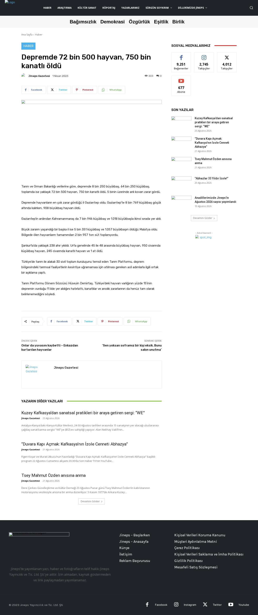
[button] (251, 7)
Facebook (161, 604)
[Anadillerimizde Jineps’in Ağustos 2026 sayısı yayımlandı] (181, 203)
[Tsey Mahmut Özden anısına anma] (181, 164)
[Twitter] (205, 605)
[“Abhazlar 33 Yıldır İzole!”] (181, 183)
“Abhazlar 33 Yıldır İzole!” (211, 178)
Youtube (243, 604)
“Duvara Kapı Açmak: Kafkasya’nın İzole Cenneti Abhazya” (74, 444)
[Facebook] (147, 605)
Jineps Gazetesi (39, 76)
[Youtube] (230, 605)
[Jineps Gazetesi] (24, 75)
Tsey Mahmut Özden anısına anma (53, 475)
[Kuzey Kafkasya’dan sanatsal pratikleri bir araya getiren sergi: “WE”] (181, 123)
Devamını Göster (90, 501)
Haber (38, 34)
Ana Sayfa (26, 34)
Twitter (217, 604)
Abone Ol (181, 78)
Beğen (181, 55)
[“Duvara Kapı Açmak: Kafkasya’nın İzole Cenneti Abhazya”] (181, 144)
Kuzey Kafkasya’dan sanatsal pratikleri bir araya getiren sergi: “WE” (83, 412)
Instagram (190, 604)
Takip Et (204, 55)
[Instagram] (176, 605)
